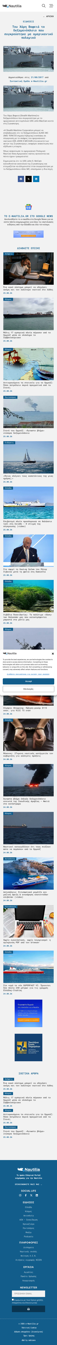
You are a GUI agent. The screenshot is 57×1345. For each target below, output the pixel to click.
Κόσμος (28, 1211)
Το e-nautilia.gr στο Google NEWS (28, 216)
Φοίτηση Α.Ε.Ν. (29, 1255)
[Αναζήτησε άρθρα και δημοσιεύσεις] (44, 6)
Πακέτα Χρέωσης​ (29, 1276)
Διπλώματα (28, 1247)
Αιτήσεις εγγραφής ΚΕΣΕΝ (28, 1259)
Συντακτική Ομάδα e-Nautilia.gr (28, 81)
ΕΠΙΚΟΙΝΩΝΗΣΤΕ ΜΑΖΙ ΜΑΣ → (28, 1184)
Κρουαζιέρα (28, 1224)
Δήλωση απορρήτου (22, 1331)
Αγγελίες (28, 1272)
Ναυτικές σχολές (28, 1251)
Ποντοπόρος (28, 1228)
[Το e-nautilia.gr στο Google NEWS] (28, 207)
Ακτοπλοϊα (28, 1215)
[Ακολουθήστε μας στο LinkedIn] (37, 1195)
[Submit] (28, 1309)
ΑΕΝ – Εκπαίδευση (28, 1219)
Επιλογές (28, 688)
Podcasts (28, 1236)
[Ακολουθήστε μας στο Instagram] (20, 1195)
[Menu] (51, 6)
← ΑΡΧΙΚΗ (48, 16)
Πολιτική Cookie (28, 1327)
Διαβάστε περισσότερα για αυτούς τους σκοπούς (28, 674)
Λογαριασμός (28, 1280)
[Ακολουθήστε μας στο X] (31, 1195)
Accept (28, 681)
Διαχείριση (37, 1331)
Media (28, 1232)
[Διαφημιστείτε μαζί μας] (28, 234)
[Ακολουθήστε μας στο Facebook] (25, 1195)
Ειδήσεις (28, 21)
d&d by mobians (29, 1340)
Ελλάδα (28, 1207)
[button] (52, 653)
